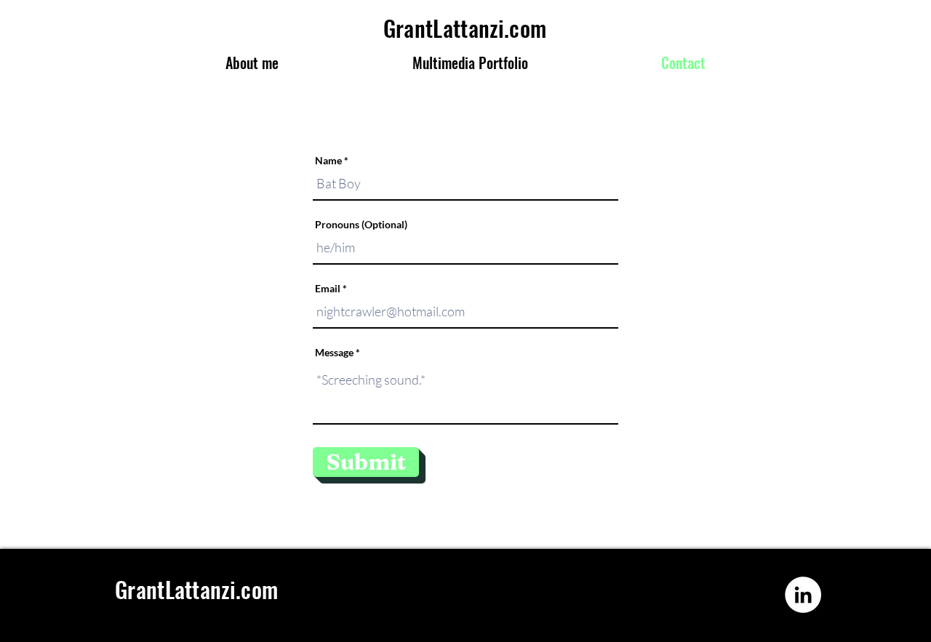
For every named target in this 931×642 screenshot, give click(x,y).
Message (334, 353)
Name (328, 161)
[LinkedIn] (803, 595)
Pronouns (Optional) (361, 225)
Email (327, 289)
